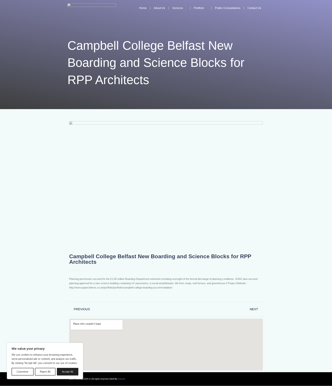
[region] (45, 361)
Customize (22, 371)
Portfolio (199, 8)
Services (177, 8)
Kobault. (122, 379)
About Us (159, 8)
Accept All (67, 371)
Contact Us (254, 8)
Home (143, 8)
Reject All (45, 371)
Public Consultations (227, 8)
